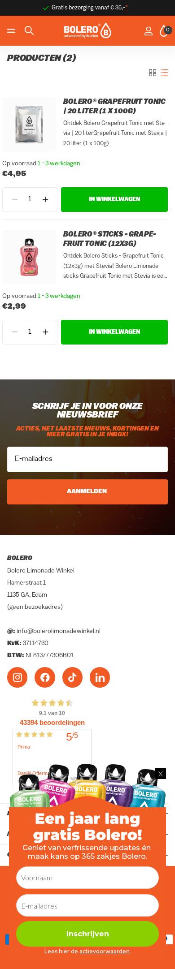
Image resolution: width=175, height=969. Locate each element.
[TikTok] (72, 678)
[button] (45, 199)
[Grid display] (152, 73)
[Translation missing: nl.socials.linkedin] (100, 678)
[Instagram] (17, 678)
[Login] (148, 31)
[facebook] (45, 678)
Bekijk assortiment (12, 30)
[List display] (164, 73)
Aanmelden (87, 491)
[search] (29, 31)
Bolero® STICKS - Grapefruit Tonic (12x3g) (109, 239)
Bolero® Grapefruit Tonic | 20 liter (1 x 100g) (114, 107)
